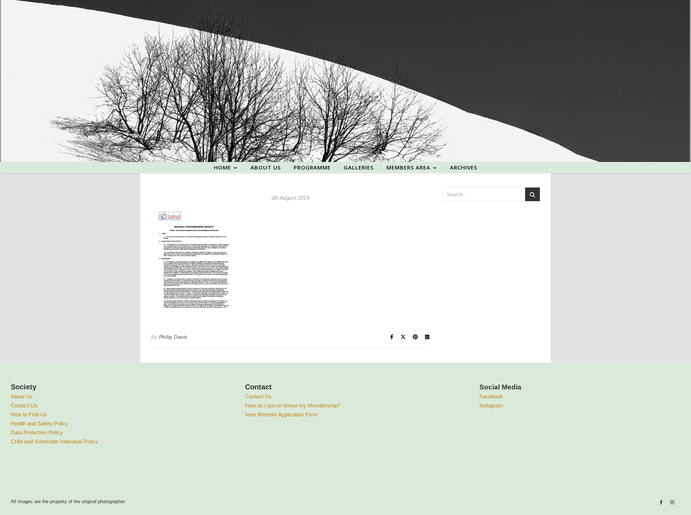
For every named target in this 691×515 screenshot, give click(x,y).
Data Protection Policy (37, 432)
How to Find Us (29, 414)
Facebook (491, 396)
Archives (463, 167)
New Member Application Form (281, 414)
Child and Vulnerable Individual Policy (54, 441)
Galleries (359, 167)
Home (222, 167)
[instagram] (672, 502)
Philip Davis (173, 337)
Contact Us (24, 405)
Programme (312, 167)
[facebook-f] (662, 502)
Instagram (491, 405)
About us (265, 167)
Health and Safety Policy (39, 423)
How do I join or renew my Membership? (292, 405)
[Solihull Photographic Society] (345, 81)
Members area (408, 167)
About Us (22, 396)
